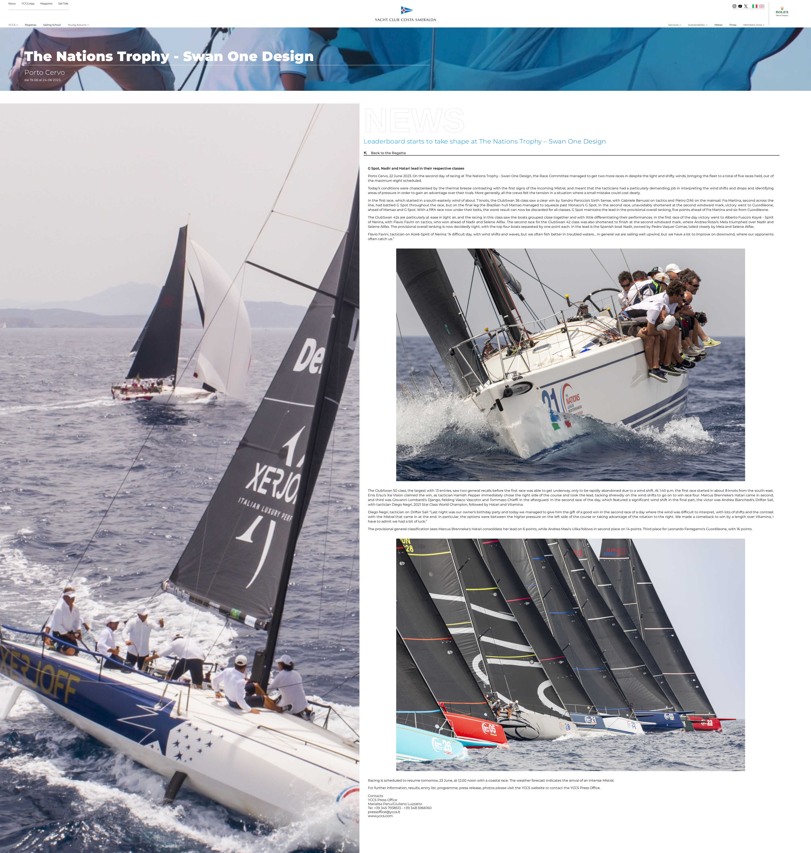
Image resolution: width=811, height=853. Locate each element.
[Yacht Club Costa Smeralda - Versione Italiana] (755, 6)
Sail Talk (63, 3)
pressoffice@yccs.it (384, 812)
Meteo (718, 24)
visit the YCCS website (526, 788)
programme (447, 788)
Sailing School (52, 24)
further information (390, 788)
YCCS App (28, 3)
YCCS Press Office (585, 788)
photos (489, 788)
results (414, 788)
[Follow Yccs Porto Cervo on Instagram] (734, 6)
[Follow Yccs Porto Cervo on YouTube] (740, 6)
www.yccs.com (380, 816)
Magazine (46, 3)
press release (470, 788)
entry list (428, 788)
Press (732, 24)
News (12, 3)
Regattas (30, 24)
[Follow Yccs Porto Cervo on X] (746, 6)
